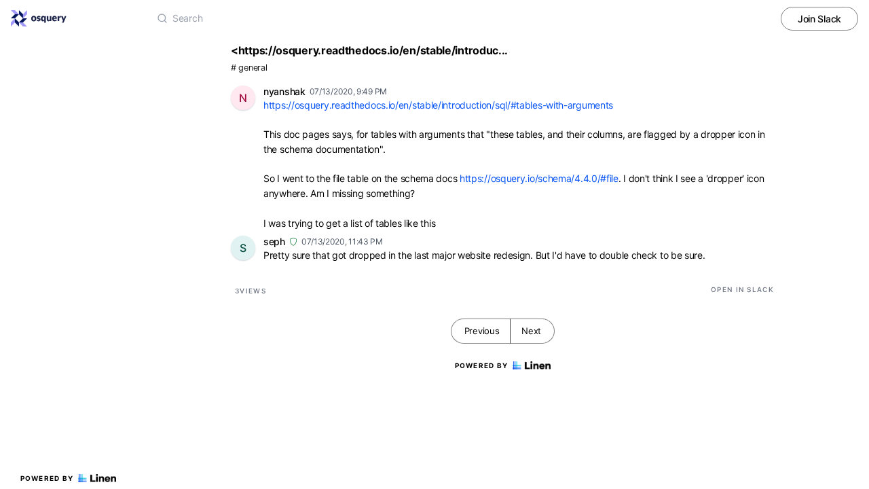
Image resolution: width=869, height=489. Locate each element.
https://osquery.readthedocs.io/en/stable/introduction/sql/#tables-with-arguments (438, 105)
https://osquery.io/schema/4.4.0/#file (539, 178)
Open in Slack (742, 289)
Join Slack (819, 18)
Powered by (47, 478)
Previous (482, 330)
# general (249, 67)
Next (531, 330)
